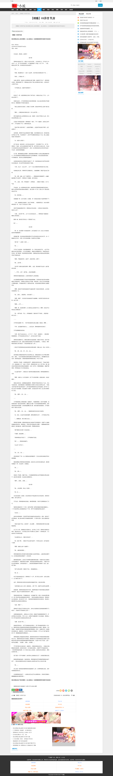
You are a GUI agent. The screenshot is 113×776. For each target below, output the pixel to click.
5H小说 (60, 704)
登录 (96, 1)
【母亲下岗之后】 (83, 20)
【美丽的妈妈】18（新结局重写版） (62, 695)
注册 (100, 1)
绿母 (39, 9)
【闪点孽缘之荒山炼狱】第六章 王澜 (21, 736)
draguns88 (81, 71)
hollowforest (97, 64)
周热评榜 (88, 14)
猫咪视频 (27, 701)
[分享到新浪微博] (63, 691)
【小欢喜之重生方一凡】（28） (20, 734)
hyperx (89, 64)
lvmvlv (97, 68)
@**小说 (58, 22)
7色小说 (60, 701)
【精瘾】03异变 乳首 (24, 13)
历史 (53, 9)
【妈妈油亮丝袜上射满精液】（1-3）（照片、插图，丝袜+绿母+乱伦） (89, 31)
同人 (21, 9)
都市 (44, 9)
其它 (66, 9)
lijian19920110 (81, 64)
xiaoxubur (89, 66)
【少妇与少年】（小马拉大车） (87, 39)
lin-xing (89, 73)
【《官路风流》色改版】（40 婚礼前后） (22, 730)
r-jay (81, 68)
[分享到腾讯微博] (66, 691)
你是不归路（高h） (27, 710)
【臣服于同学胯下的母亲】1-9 (86, 17)
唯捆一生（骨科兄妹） (33, 771)
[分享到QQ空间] (60, 691)
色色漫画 (27, 704)
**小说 (26, 22)
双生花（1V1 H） (79, 771)
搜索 (101, 5)
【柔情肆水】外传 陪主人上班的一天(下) (22, 732)
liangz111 (97, 66)
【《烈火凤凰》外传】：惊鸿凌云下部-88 (22, 738)
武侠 (48, 9)
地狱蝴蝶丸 (89, 71)
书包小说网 (27, 707)
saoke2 (97, 73)
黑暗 (81, 66)
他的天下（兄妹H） (60, 710)
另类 (62, 9)
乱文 (35, 9)
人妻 (17, 9)
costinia (97, 71)
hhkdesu (81, 73)
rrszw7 (89, 68)
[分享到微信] (69, 691)
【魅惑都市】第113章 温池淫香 (19, 741)
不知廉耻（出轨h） (79, 768)
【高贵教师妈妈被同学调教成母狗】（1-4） (89, 23)
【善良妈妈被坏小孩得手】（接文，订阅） (89, 36)
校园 (57, 9)
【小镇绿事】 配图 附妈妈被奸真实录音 (88, 34)
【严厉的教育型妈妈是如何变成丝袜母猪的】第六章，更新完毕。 (89, 25)
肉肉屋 (71, 9)
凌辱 (30, 9)
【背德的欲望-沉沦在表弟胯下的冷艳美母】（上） (89, 42)
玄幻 (26, 9)
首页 (13, 9)
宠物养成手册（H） (60, 707)
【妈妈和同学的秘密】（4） (86, 28)
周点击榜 (81, 14)
